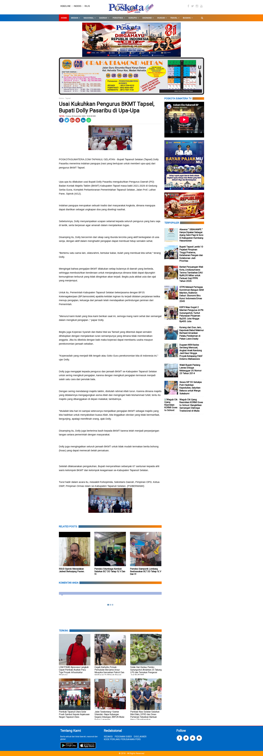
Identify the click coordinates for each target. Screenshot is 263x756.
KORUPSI (132, 17)
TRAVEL (173, 17)
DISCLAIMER (140, 736)
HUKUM (161, 17)
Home (64, 17)
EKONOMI (147, 17)
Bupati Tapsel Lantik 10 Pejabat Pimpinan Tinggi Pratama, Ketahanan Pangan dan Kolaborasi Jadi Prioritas (191, 253)
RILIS (87, 6)
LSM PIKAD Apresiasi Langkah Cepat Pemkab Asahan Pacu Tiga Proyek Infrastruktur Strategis (74, 671)
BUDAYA (187, 17)
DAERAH (103, 17)
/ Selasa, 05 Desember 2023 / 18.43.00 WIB (80, 116)
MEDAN (74, 17)
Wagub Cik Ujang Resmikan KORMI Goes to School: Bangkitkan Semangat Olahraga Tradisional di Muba (191, 405)
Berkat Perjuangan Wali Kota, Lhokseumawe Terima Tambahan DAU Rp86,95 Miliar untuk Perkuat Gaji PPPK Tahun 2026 (191, 273)
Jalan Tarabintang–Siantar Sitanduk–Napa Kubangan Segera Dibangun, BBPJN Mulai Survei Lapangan (109, 715)
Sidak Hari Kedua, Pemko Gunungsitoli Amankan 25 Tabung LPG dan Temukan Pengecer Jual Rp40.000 (146, 671)
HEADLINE (65, 6)
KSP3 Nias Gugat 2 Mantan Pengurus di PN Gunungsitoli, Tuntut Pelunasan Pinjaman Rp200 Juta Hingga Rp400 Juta (191, 314)
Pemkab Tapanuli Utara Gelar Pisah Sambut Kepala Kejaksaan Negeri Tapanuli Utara (74, 714)
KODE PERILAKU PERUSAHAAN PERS (122, 739)
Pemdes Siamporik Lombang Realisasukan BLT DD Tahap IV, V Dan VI (145, 571)
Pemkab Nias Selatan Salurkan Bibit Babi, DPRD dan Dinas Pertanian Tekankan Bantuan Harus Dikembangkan (144, 715)
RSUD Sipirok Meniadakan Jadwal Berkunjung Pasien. (71, 570)
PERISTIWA (118, 17)
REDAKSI (108, 736)
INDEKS (77, 6)
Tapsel (68, 98)
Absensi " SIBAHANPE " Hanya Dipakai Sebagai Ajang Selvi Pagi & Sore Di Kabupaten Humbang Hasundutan (191, 235)
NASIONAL (89, 17)
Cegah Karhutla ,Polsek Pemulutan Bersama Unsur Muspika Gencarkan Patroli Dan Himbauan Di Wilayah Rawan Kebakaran (109, 672)
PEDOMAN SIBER (123, 736)
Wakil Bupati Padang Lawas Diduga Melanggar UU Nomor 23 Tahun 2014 (190, 369)
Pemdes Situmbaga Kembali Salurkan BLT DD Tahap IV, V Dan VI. (109, 571)
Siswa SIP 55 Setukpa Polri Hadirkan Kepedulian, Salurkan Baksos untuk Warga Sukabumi (190, 388)
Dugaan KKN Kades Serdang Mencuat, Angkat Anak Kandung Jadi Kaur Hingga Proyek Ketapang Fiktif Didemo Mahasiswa (190, 351)
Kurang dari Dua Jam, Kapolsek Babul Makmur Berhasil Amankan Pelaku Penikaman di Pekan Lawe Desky (191, 333)
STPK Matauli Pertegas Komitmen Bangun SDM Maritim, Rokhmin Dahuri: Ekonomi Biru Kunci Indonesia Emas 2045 (191, 294)
